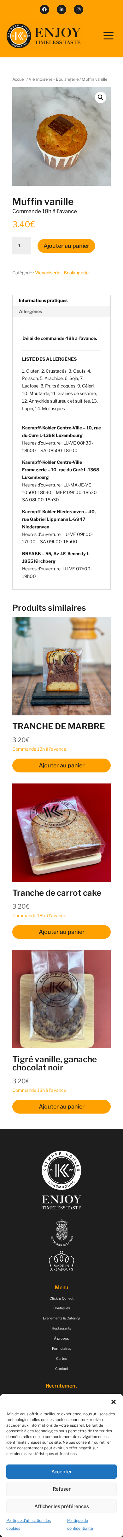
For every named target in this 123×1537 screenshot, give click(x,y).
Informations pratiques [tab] (43, 300)
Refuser (62, 1489)
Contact (61, 1368)
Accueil (19, 79)
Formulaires (61, 1348)
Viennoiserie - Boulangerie (54, 79)
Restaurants (61, 1328)
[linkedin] (61, 9)
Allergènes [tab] (30, 311)
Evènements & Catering (61, 1318)
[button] (113, 1402)
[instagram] (78, 9)
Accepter (61, 1472)
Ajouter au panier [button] (62, 765)
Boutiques (61, 1308)
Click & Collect (61, 1298)
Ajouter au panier (66, 245)
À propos (61, 1338)
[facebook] (44, 9)
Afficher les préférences (61, 1506)
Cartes (61, 1358)
